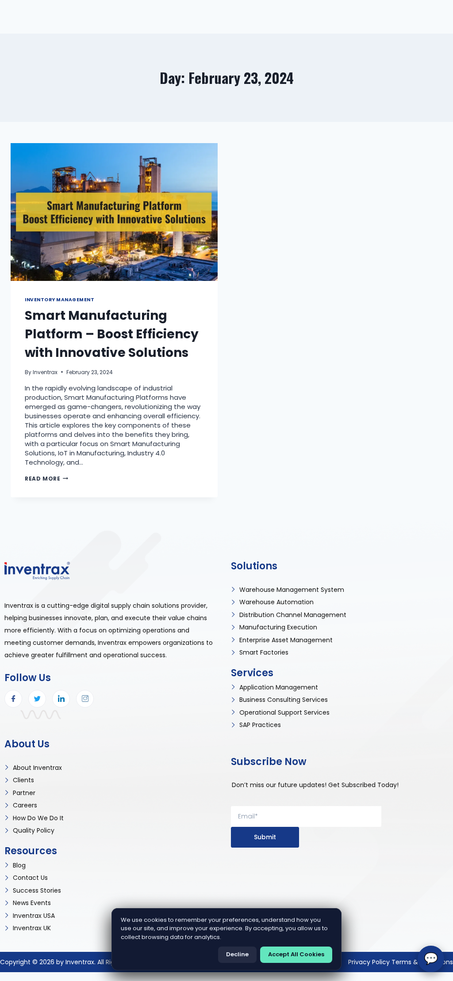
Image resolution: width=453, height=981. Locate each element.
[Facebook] (13, 699)
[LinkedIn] (61, 699)
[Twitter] (37, 699)
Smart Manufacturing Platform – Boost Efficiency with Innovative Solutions (112, 334)
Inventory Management (60, 299)
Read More (46, 478)
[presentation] (114, 212)
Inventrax (45, 372)
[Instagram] (85, 699)
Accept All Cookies (296, 954)
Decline (237, 954)
